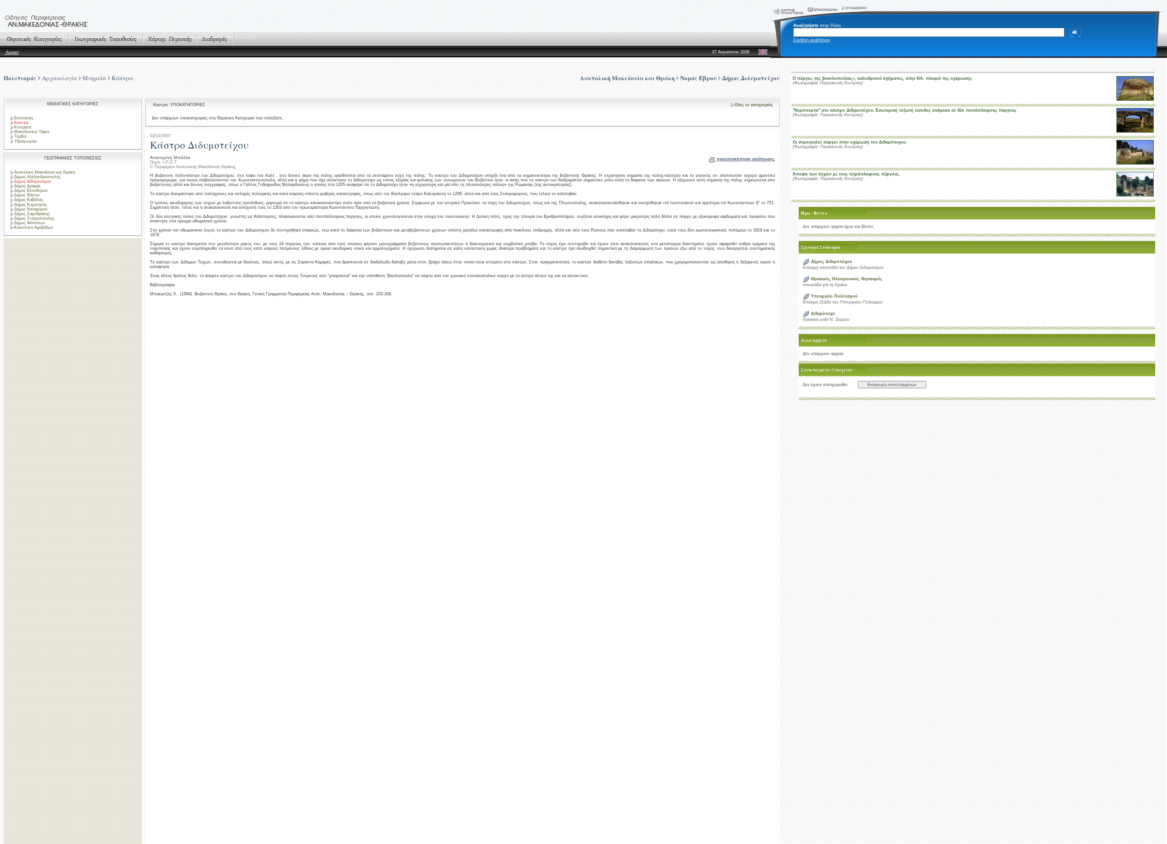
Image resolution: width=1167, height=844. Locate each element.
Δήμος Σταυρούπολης (34, 218)
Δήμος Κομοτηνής (30, 204)
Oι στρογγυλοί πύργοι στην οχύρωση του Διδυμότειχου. (850, 142)
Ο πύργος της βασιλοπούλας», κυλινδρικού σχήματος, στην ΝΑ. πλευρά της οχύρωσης (882, 78)
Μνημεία (94, 78)
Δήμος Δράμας (27, 186)
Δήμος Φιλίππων (29, 223)
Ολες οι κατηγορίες (753, 105)
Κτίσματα (22, 127)
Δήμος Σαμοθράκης (32, 213)
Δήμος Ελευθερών (31, 190)
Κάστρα (122, 78)
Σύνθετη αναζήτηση (811, 40)
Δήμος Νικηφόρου (30, 209)
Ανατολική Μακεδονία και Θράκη (44, 172)
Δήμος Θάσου (27, 195)
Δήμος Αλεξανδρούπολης (37, 177)
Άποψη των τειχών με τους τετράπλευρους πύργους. (846, 174)
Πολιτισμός (20, 77)
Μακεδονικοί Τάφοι (31, 131)
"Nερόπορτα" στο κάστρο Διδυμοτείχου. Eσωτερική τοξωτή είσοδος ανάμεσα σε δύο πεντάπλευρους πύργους (905, 110)
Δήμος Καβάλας (28, 199)
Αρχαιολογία (59, 78)
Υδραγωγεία (25, 141)
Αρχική (12, 52)
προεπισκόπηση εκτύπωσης (746, 159)
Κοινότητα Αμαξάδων (33, 227)
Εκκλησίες (23, 118)
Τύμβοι (20, 136)
